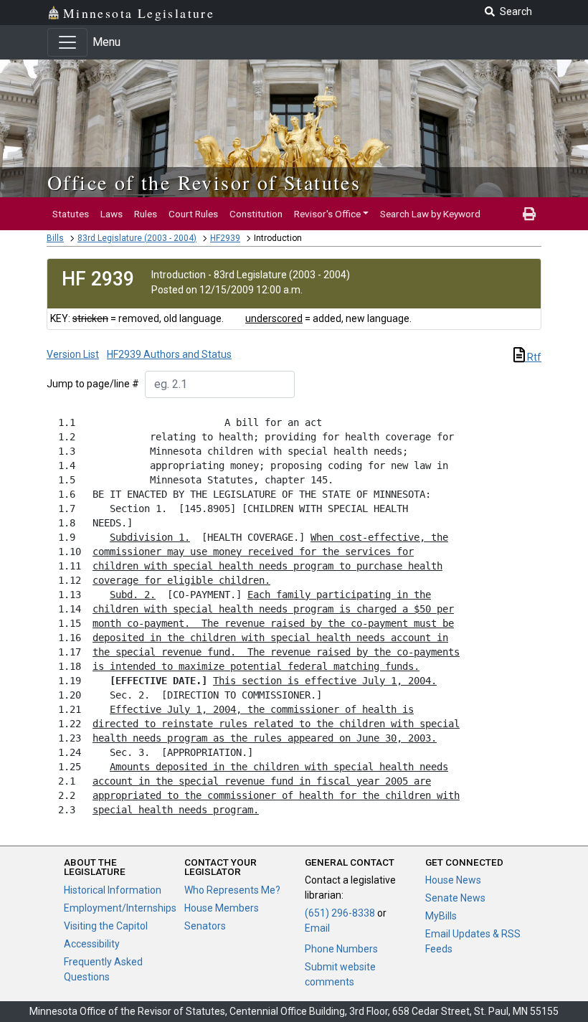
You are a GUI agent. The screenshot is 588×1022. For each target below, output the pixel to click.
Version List (73, 354)
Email (317, 928)
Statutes (70, 213)
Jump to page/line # (93, 383)
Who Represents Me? (232, 890)
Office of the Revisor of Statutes (204, 182)
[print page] (529, 213)
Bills (55, 238)
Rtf (533, 357)
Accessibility (92, 944)
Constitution (256, 213)
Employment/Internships (120, 908)
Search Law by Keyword (430, 213)
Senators (205, 926)
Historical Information (112, 890)
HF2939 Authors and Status (169, 354)
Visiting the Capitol (106, 926)
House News (453, 880)
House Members (221, 908)
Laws (111, 213)
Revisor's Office (327, 213)
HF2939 (225, 238)
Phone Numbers (341, 949)
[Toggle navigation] (67, 42)
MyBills (441, 916)
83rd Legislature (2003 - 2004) (136, 238)
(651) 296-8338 (340, 913)
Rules (145, 213)
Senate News (455, 898)
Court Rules (193, 213)
